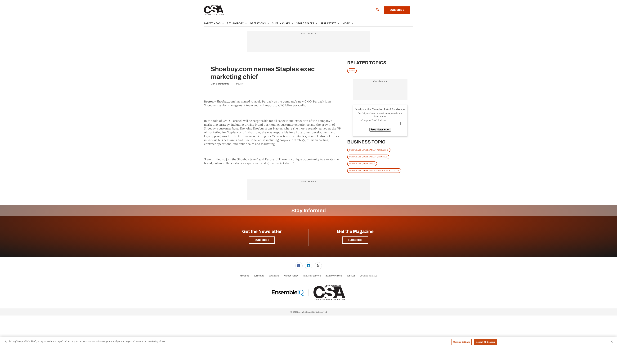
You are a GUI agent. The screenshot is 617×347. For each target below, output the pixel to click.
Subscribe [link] (259, 276)
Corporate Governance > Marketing (369, 150)
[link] (299, 265)
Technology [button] (235, 23)
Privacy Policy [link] (291, 276)
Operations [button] (258, 23)
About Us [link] (244, 276)
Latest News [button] (212, 23)
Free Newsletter (380, 129)
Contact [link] (351, 276)
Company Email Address (373, 120)
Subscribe (397, 10)
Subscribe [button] (262, 240)
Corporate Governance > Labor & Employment (374, 170)
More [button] (346, 23)
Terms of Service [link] (312, 276)
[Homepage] (214, 10)
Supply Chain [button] (281, 23)
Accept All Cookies (485, 342)
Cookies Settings (368, 276)
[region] (308, 342)
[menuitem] (215, 23)
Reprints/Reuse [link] (334, 276)
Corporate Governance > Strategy (368, 157)
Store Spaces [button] (305, 23)
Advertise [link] (274, 276)
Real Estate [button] (328, 23)
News (352, 70)
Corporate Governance (362, 163)
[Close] (611, 341)
